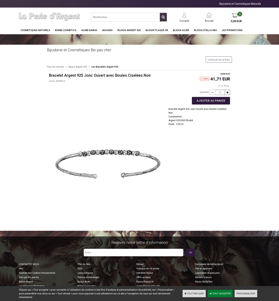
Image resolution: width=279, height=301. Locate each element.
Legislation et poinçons (207, 273)
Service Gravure (203, 277)
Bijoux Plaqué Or (157, 30)
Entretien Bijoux (144, 273)
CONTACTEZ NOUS (29, 264)
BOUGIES (107, 30)
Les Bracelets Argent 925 (104, 67)
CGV (80, 268)
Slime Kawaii (89, 30)
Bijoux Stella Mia (205, 30)
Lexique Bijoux (85, 273)
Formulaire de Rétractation (209, 264)
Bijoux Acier (181, 30)
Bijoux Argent (26, 281)
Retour (139, 264)
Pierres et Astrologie (88, 277)
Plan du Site (84, 264)
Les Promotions (232, 30)
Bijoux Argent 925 (129, 30)
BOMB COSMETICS (65, 30)
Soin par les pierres (29, 277)
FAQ (21, 268)
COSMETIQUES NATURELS (35, 30)
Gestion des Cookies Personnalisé (37, 273)
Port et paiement (203, 268)
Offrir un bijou (143, 277)
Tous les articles (55, 67)
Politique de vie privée (147, 268)
